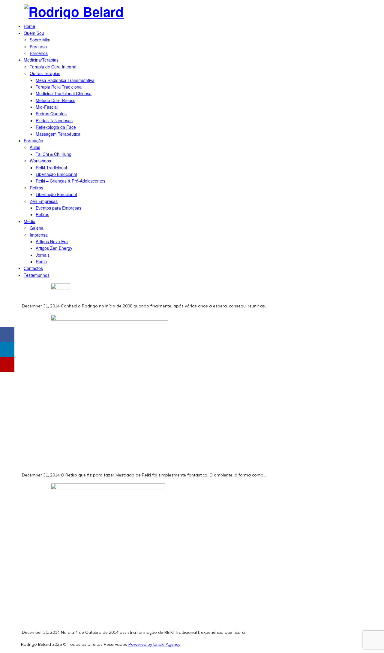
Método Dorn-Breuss (55, 100)
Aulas (35, 147)
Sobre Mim (40, 40)
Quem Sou (34, 33)
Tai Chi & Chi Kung (53, 154)
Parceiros (39, 53)
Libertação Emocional (56, 174)
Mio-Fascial (47, 107)
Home (29, 26)
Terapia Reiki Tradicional (59, 87)
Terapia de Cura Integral (53, 67)
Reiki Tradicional (51, 168)
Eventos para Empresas (58, 208)
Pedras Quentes (51, 113)
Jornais (43, 255)
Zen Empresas (44, 201)
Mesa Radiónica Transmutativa (65, 80)
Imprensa (39, 235)
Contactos (33, 268)
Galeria (37, 228)
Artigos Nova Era (52, 241)
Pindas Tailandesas (54, 120)
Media (29, 221)
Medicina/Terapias (41, 60)
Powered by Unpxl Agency (154, 644)
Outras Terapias (45, 73)
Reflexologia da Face (56, 127)
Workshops (40, 161)
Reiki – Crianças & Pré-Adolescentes (70, 181)
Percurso (38, 47)
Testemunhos (37, 275)
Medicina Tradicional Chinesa (64, 93)
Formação (33, 141)
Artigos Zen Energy (54, 248)
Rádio (41, 261)
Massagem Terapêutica (58, 134)
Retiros (36, 188)
